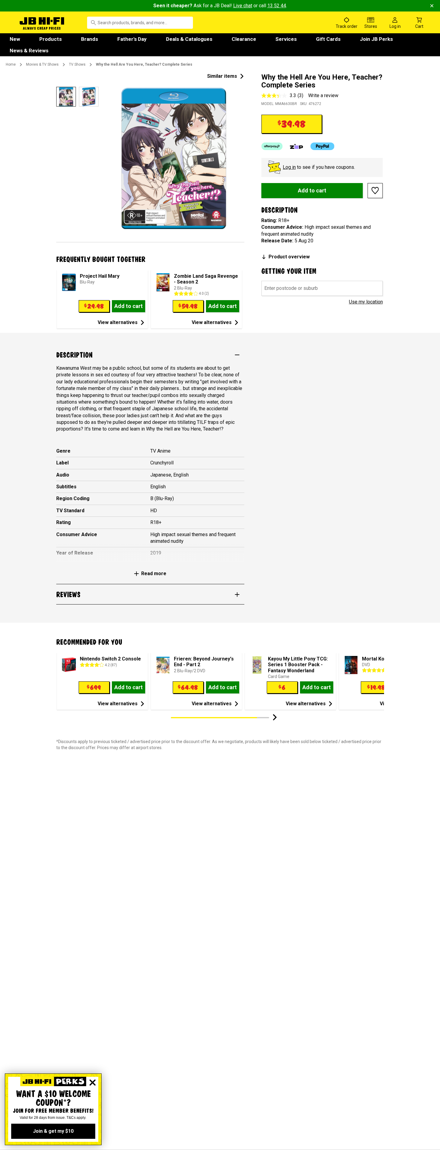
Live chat (242, 5)
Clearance (244, 39)
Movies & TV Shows (42, 64)
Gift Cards (328, 39)
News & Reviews (29, 51)
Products (50, 39)
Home (11, 64)
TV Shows (77, 64)
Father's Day (132, 39)
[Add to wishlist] (375, 190)
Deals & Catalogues (189, 39)
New (15, 39)
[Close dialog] (92, 1082)
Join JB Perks (376, 39)
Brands (89, 39)
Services (286, 39)
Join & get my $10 (53, 1131)
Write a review (323, 95)
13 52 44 (276, 5)
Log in (289, 167)
